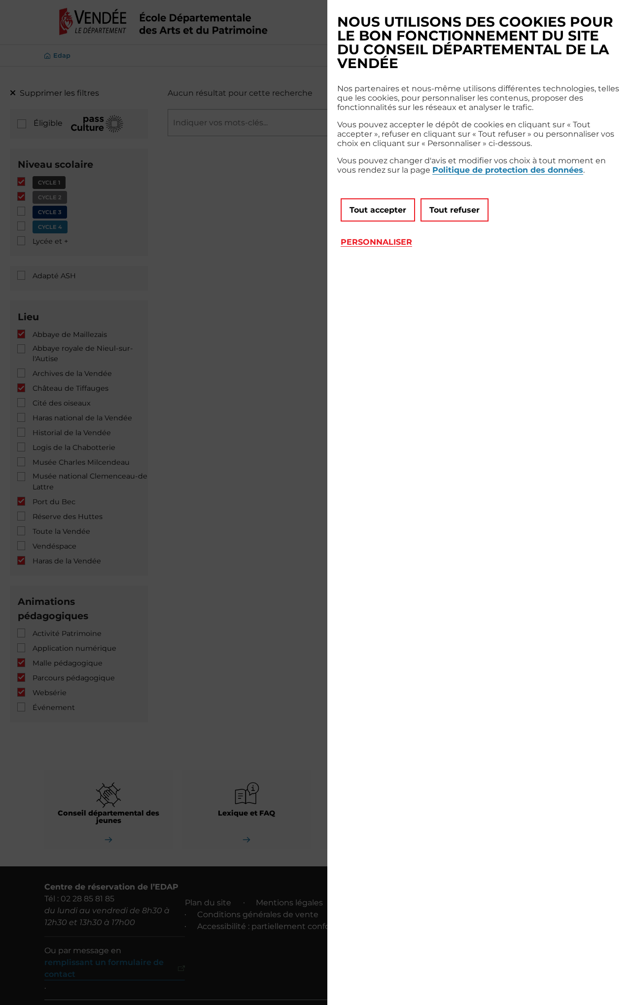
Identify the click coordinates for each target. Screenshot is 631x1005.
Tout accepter (378, 210)
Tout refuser (454, 210)
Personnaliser (376, 242)
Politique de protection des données (507, 170)
